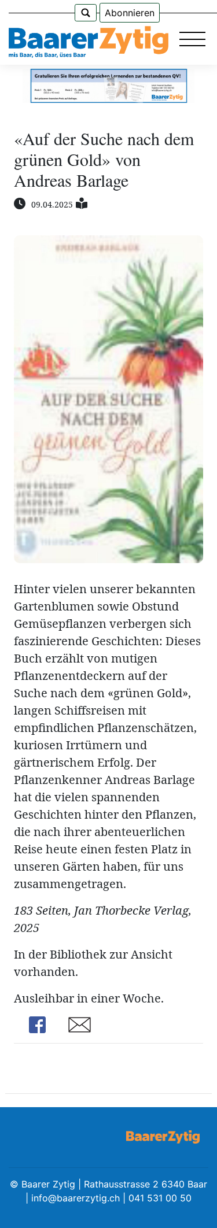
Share (37, 1025)
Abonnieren (130, 13)
